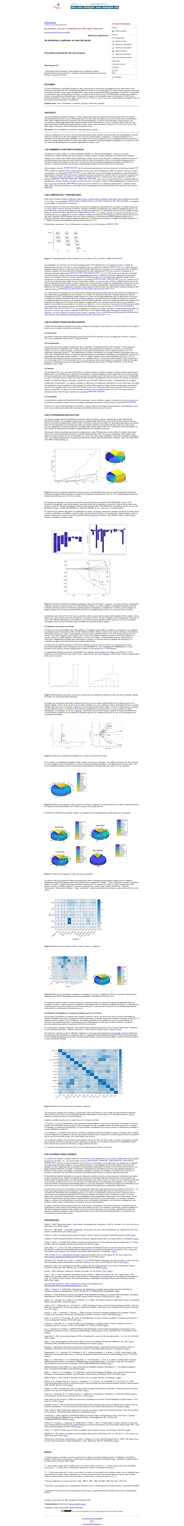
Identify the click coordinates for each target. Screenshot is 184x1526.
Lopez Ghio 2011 (128, 1160)
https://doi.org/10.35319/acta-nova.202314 (57, 32)
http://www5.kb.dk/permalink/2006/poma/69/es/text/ (63, 1286)
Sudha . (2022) (113, 279)
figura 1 (111, 215)
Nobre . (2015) (54, 314)
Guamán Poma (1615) (70, 167)
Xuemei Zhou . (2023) (67, 288)
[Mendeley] (113, 70)
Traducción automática (123, 54)
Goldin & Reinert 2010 (115, 1160)
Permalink (118, 77)
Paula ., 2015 (112, 224)
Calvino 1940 (92, 178)
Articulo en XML (120, 41)
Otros (116, 70)
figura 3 (94, 515)
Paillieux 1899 (82, 178)
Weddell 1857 (55, 178)
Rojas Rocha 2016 (130, 402)
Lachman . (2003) (58, 212)
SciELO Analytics (121, 31)
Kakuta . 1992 (73, 201)
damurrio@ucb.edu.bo (78, 1504)
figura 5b (78, 711)
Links (65, 1226)
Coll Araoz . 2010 (109, 201)
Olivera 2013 (122, 201)
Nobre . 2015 (115, 266)
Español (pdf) (119, 38)
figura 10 (117, 1033)
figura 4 (106, 654)
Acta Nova (50, 22)
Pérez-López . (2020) (91, 272)
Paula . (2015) (71, 212)
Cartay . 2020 (73, 172)
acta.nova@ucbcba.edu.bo (92, 1524)
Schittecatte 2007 (49, 1162)
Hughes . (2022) (82, 288)
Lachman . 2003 (86, 201)
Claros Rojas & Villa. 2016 (96, 391)
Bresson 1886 (73, 178)
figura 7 (127, 813)
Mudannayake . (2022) (86, 212)
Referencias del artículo (123, 44)
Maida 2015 (48, 187)
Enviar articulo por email (123, 57)
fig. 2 (65, 440)
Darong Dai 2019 (93, 1160)
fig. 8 (60, 880)
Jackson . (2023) (76, 272)
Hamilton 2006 (103, 1160)
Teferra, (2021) (93, 288)
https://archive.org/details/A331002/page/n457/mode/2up (64, 1257)
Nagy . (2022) (103, 288)
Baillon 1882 (64, 178)
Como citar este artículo (124, 48)
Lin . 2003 (98, 201)
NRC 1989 (71, 183)
